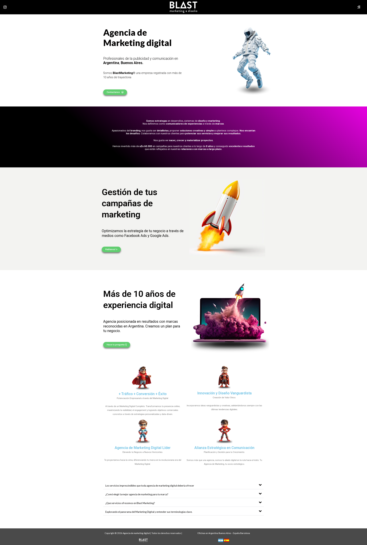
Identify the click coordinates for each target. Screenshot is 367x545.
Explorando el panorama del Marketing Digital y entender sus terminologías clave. (148, 511)
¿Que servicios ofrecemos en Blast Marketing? (130, 503)
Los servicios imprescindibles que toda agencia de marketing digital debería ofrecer (149, 485)
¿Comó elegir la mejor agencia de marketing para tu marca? (136, 494)
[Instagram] (5, 7)
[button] (303, 7)
